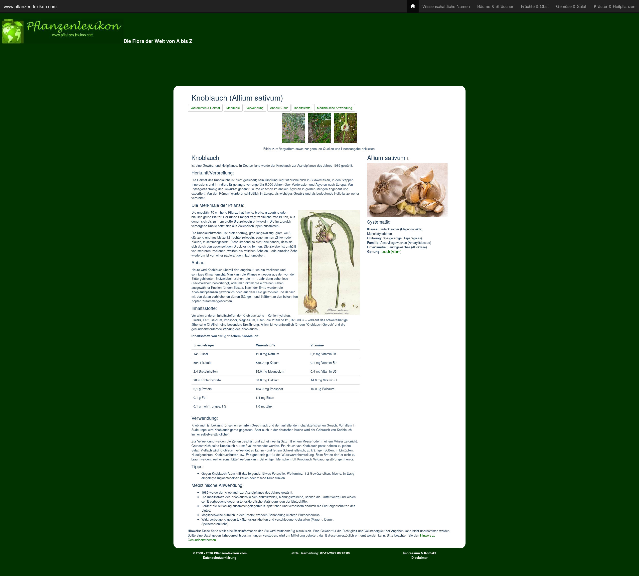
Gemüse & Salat (571, 6)
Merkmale (233, 108)
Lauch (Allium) (391, 251)
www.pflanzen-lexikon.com (30, 6)
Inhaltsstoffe (302, 108)
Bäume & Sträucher (495, 6)
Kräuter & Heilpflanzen (614, 6)
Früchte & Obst (535, 6)
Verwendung (255, 108)
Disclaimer (419, 557)
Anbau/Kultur (279, 108)
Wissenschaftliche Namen (446, 6)
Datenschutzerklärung (219, 557)
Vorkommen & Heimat (205, 108)
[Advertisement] (479, 49)
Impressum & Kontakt (419, 553)
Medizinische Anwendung (334, 108)
